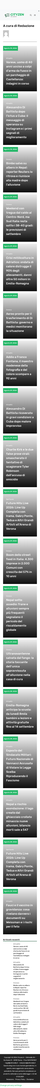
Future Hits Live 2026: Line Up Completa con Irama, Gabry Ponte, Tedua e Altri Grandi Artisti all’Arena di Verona (19, 515)
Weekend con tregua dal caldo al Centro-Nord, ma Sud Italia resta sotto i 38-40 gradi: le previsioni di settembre (19, 221)
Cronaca (9, 159)
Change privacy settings (11, 1085)
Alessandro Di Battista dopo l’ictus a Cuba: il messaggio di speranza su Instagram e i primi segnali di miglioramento (21, 971)
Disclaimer (30, 1079)
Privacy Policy (20, 1079)
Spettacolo (10, 499)
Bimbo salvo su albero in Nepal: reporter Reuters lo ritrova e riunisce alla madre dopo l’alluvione (21, 989)
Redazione (10, 1079)
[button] (31, 15)
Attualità (9, 58)
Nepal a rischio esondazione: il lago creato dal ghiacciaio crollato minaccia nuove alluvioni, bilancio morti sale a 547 (19, 816)
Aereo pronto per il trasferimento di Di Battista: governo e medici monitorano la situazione (19, 322)
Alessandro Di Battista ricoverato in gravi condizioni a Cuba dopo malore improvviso (20, 417)
